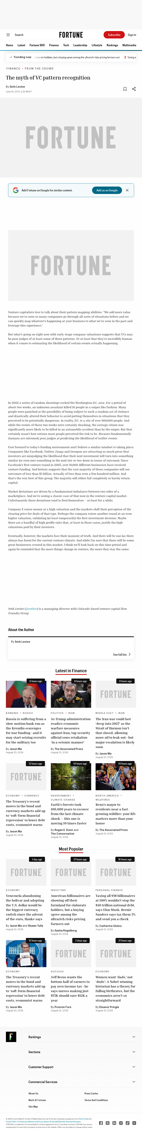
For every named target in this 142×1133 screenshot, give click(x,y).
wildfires (103, 800)
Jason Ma (16, 749)
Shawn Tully (35, 926)
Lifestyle (97, 45)
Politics (57, 713)
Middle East (105, 713)
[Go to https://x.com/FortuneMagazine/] (107, 1123)
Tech (66, 45)
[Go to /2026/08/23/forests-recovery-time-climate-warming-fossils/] (71, 776)
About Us (33, 1093)
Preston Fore (63, 1007)
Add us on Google (107, 190)
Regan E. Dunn (64, 830)
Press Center (91, 1093)
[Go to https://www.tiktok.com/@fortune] (127, 1123)
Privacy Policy (11, 1121)
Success (57, 971)
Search (19, 34)
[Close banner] (127, 190)
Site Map (33, 1106)
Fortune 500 (37, 45)
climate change (63, 800)
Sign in (132, 34)
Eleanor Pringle (109, 1007)
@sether (31, 609)
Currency (31, 796)
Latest (21, 45)
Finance (54, 45)
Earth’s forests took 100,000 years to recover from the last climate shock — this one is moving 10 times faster (70, 813)
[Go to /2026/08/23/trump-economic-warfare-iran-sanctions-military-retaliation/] (71, 694)
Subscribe (114, 34)
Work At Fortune (37, 1100)
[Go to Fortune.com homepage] (71, 35)
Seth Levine (17, 87)
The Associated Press (69, 749)
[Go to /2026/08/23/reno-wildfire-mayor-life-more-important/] (116, 776)
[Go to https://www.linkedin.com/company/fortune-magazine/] (114, 1123)
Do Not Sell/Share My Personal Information (65, 1121)
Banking (12, 713)
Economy (13, 796)
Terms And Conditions (96, 1100)
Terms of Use (83, 1119)
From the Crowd (39, 68)
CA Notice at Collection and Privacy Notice (33, 1121)
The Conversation (62, 834)
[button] (9, 45)
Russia (28, 713)
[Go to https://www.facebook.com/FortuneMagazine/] (101, 1123)
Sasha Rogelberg (66, 930)
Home (9, 45)
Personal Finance (109, 890)
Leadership (80, 45)
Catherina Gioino (110, 926)
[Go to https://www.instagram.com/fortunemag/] (121, 1123)
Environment (61, 796)
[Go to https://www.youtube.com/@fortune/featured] (134, 1123)
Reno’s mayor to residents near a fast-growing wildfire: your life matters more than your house (116, 813)
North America (107, 796)
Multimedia (129, 45)
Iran (71, 713)
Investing (58, 890)
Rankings (112, 45)
